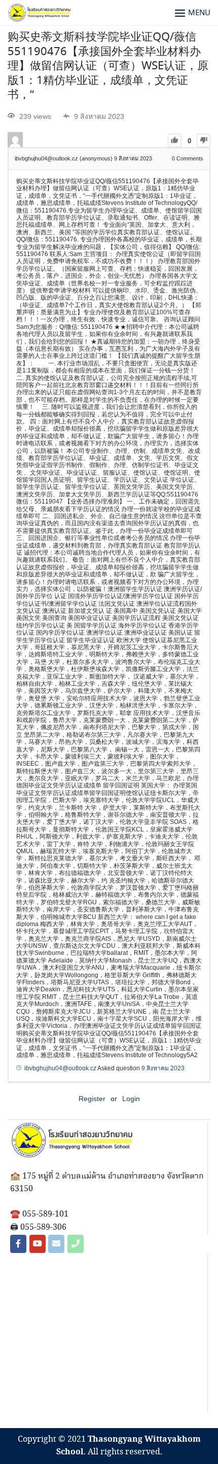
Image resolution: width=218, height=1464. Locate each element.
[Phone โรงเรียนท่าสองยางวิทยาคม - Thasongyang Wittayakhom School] (75, 1244)
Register (92, 1099)
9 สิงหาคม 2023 (163, 1068)
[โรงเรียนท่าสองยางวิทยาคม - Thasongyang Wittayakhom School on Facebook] (18, 1244)
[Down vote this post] (203, 140)
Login (131, 1099)
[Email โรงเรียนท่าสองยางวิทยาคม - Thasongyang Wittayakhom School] (56, 1244)
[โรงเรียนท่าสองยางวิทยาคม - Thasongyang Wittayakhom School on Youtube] (37, 1244)
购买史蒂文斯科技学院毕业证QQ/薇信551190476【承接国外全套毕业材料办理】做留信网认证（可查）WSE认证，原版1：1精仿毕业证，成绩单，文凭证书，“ (108, 66)
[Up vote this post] (174, 140)
